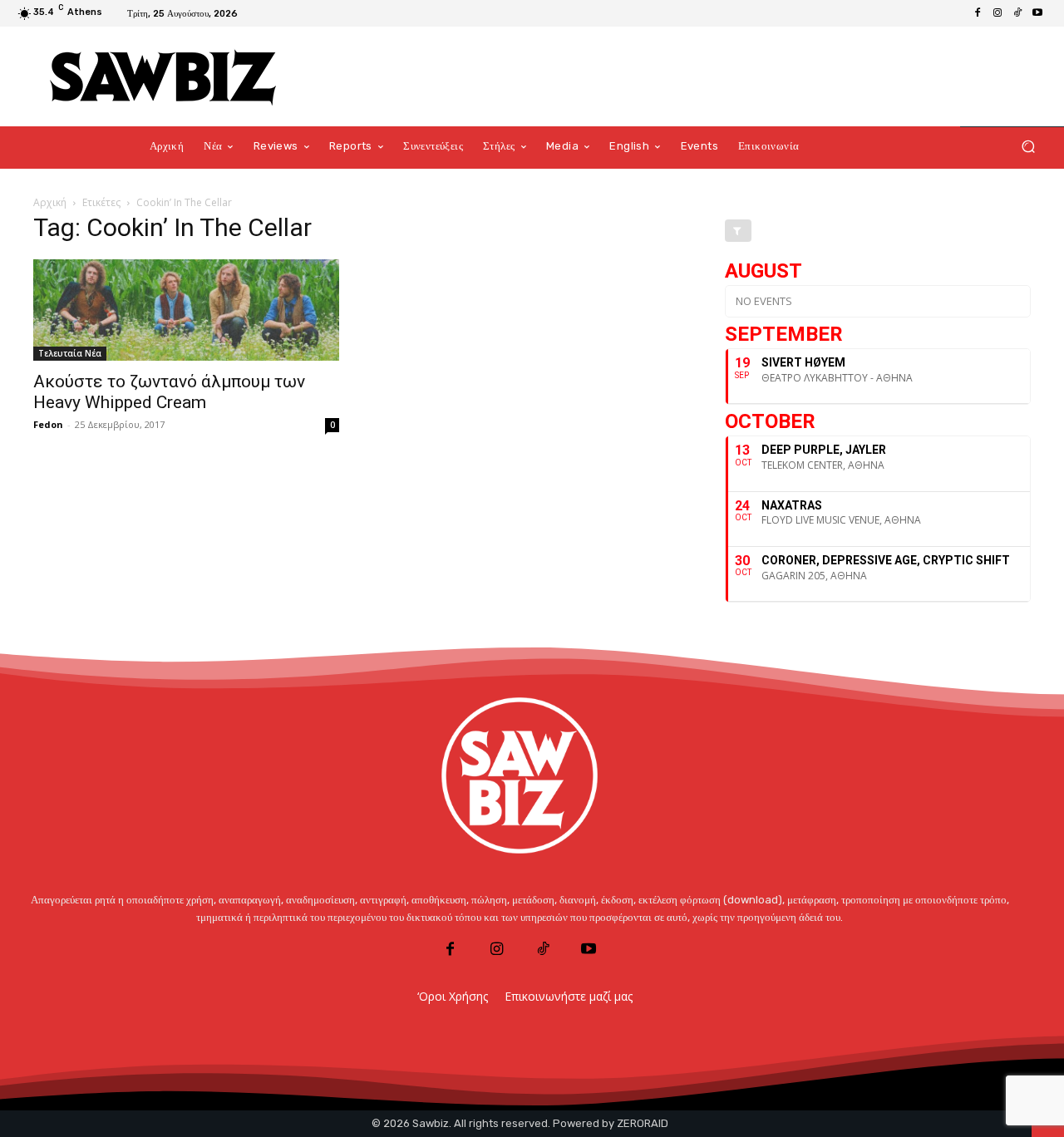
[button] (1027, 146)
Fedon (48, 424)
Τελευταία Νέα (69, 353)
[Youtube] (1037, 13)
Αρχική (49, 202)
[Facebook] (978, 13)
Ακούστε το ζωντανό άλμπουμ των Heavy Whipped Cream (169, 392)
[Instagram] (997, 13)
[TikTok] (1017, 13)
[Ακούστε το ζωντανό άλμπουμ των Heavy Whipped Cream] (186, 310)
